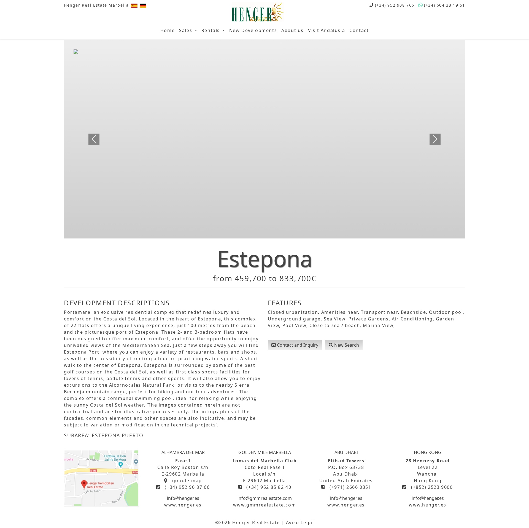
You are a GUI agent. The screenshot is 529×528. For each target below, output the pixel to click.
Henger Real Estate (256, 522)
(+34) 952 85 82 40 (268, 487)
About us (292, 30)
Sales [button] (186, 30)
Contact (359, 30)
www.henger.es (183, 505)
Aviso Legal (300, 522)
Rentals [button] (211, 30)
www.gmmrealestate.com (264, 505)
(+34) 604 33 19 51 (444, 5)
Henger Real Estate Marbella (96, 5)
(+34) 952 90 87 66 (187, 487)
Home (167, 30)
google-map (187, 480)
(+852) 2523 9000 (432, 487)
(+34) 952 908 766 (394, 5)
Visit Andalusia (326, 30)
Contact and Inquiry (297, 345)
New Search (346, 345)
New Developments (253, 30)
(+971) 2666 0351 (350, 487)
